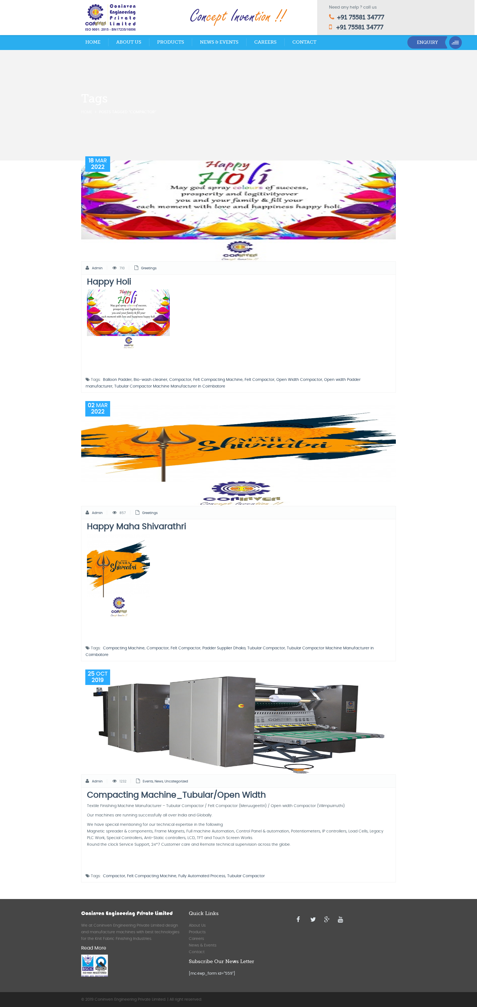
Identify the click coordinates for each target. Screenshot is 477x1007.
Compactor (180, 380)
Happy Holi (109, 282)
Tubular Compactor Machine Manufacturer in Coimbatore (169, 386)
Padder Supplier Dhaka (223, 648)
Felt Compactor (259, 380)
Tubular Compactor (266, 648)
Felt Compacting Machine (218, 380)
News (159, 781)
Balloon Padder (117, 380)
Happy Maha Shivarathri (136, 526)
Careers (265, 42)
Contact (304, 42)
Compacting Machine (124, 648)
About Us (128, 42)
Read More (93, 948)
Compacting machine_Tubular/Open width (176, 795)
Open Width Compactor (299, 380)
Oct (98, 677)
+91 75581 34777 (360, 17)
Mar (98, 164)
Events (148, 781)
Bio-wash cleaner (150, 380)
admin (97, 268)
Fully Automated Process (201, 876)
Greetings (149, 268)
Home (92, 42)
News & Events (219, 42)
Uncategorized (176, 781)
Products (170, 42)
